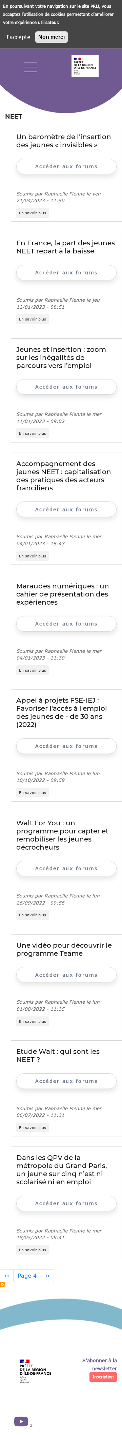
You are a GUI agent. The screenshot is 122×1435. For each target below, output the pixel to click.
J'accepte (18, 37)
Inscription (103, 1376)
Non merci (51, 37)
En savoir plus (34, 213)
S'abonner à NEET (2, 1284)
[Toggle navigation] (30, 67)
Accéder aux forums (66, 166)
